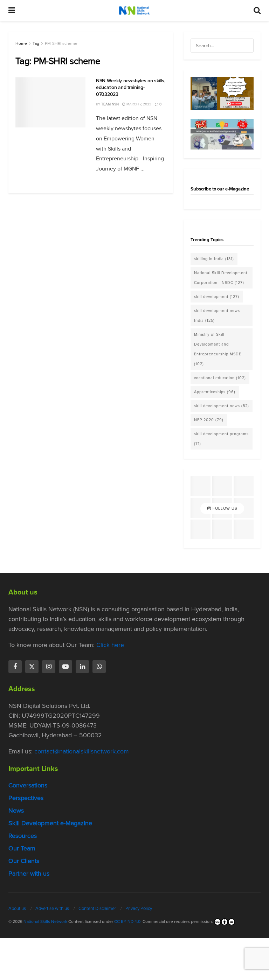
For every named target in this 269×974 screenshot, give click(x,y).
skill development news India (217, 315)
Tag (36, 43)
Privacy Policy (138, 908)
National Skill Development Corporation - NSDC (220, 277)
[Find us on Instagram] (48, 666)
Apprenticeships (214, 392)
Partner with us (28, 873)
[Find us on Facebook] (15, 666)
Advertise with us (52, 908)
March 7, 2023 (138, 104)
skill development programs (221, 438)
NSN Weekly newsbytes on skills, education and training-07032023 (130, 87)
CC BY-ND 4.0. (128, 921)
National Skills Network (45, 921)
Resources (22, 835)
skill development (216, 296)
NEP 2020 (208, 420)
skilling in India (214, 259)
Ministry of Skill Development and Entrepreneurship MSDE (217, 349)
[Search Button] (257, 10)
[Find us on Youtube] (65, 666)
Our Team (21, 848)
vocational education (220, 378)
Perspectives (25, 797)
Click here (110, 644)
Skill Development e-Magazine (50, 823)
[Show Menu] (11, 10)
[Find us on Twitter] (32, 666)
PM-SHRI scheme (61, 43)
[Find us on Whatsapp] (99, 666)
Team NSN (110, 104)
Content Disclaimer (97, 908)
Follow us (224, 508)
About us (17, 908)
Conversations (27, 785)
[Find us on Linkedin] (82, 666)
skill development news (221, 406)
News (16, 810)
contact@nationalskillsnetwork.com (81, 751)
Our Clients (23, 860)
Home (21, 43)
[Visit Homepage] (134, 11)
